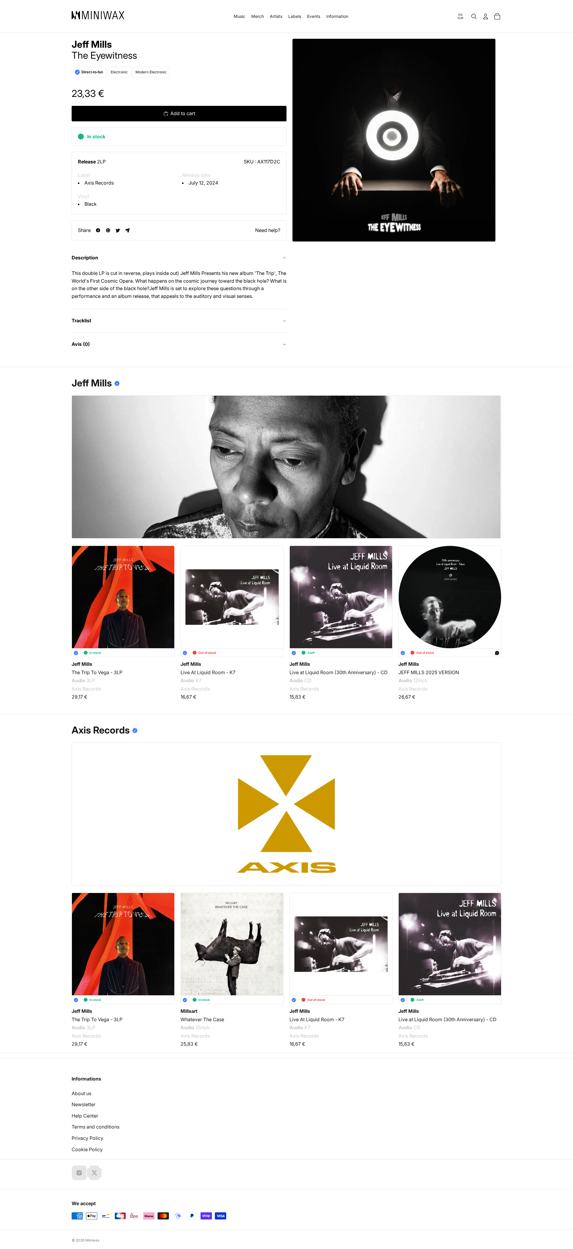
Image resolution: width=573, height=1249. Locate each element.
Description (85, 258)
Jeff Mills (92, 44)
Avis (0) (81, 344)
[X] (94, 1172)
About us (81, 1093)
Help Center (85, 1116)
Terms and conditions (95, 1127)
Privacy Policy (87, 1138)
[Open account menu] (485, 16)
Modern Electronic (151, 72)
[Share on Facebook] (98, 230)
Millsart (189, 1011)
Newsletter (84, 1104)
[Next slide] (493, 592)
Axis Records (99, 183)
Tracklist (81, 321)
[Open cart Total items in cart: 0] (497, 16)
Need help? (267, 230)
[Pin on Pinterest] (107, 230)
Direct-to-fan (92, 72)
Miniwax (92, 1240)
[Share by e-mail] (127, 230)
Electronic (119, 72)
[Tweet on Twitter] (117, 230)
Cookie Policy (87, 1149)
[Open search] (474, 16)
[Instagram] (79, 1172)
